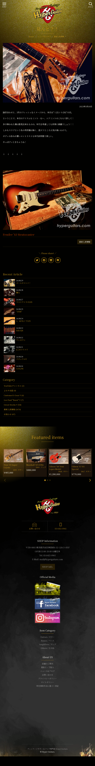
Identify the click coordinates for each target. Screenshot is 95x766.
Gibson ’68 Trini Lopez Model (56, 467)
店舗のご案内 (47, 663)
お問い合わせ (34, 528)
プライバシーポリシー (47, 678)
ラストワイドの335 (24, 302)
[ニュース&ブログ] (47, 588)
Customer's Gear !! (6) (14, 395)
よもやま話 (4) (10, 390)
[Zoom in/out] (5, 758)
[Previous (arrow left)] (0, 761)
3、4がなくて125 (23, 321)
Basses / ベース (47, 640)
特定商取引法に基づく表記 (47, 686)
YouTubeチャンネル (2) (14, 385)
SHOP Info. (47, 566)
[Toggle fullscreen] (3, 758)
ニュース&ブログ (47, 671)
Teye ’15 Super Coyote (10, 466)
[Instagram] (47, 616)
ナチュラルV (21, 359)
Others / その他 (47, 648)
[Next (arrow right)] (2, 761)
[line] (58, 260)
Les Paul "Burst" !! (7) (14, 400)
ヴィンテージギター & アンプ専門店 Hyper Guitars (47, 749)
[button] (45, 480)
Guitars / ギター (47, 637)
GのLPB (19, 368)
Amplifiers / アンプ (47, 644)
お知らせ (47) (9, 414)
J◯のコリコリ (22, 349)
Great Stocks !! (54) (12, 404)
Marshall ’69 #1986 (35, 465)
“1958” (19, 311)
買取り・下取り (47, 667)
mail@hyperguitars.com (51, 559)
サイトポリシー (47, 682)
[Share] (2, 758)
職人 (18, 292)
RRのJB (19, 330)
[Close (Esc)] (0, 758)
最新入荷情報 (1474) (12, 409)
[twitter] (37, 260)
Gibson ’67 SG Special (78, 467)
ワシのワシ (20, 340)
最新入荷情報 (84, 241)
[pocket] (51, 260)
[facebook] (44, 260)
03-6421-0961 (60, 528)
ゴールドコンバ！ (23, 283)
